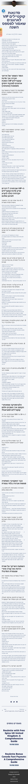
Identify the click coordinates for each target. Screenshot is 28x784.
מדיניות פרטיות (14, 781)
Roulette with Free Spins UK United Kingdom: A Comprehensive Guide (14, 736)
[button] (17, 702)
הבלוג (14, 776)
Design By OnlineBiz (14, 774)
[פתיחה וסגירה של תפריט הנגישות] (3, 11)
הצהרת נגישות (14, 779)
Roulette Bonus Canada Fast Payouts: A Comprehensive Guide (14, 758)
